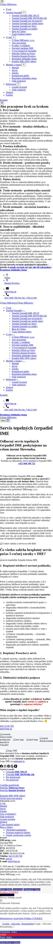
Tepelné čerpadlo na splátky (25, 326)
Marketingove (6, 918)
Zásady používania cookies (18, 835)
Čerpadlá (16, 772)
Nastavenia (18, 889)
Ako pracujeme (19, 339)
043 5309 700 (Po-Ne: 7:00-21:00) (20, 298)
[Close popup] (2, 103)
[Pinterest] (9, 767)
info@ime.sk (10, 291)
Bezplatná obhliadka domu (24, 355)
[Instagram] (5, 767)
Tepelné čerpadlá (14, 310)
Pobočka (12, 787)
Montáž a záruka (13, 361)
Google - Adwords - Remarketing (18, 924)
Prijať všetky (6, 889)
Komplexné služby (20, 371)
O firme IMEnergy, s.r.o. (23, 337)
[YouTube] (15, 767)
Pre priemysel (12, 780)
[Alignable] (12, 767)
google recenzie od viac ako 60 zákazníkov (30, 267)
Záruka (15, 369)
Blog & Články (19, 329)
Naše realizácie (19, 377)
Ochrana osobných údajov (18, 832)
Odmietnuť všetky (31, 889)
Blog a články (6, 827)
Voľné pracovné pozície (11, 798)
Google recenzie (19, 382)
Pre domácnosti (13, 777)
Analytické (18, 918)
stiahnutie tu (18, 761)
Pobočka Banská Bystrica (24, 353)
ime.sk (9, 858)
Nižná (7, 277)
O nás (8, 334)
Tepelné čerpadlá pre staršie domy (27, 321)
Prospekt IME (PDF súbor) (12, 795)
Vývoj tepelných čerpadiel (24, 347)
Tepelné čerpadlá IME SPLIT (25, 313)
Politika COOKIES (9, 892)
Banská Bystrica (12, 283)
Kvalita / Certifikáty (21, 342)
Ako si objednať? (8, 814)
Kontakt (4, 395)
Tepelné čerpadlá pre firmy (24, 324)
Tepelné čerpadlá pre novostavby (27, 318)
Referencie (11, 379)
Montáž (15, 363)
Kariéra (9, 390)
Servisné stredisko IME (22, 345)
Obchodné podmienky (16, 830)
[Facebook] (2, 767)
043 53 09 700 (15, 856)
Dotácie (9, 387)
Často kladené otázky (22, 331)
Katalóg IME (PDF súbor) (24, 358)
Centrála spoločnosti (9, 785)
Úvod (8, 308)
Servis (15, 366)
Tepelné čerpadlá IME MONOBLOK (29, 316)
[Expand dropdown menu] (24, 311)
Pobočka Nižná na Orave (23, 350)
